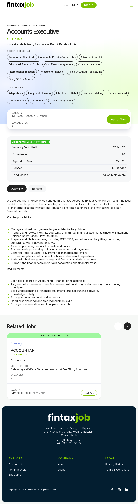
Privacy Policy (114, 464)
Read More (89, 393)
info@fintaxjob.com (69, 440)
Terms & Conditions (117, 469)
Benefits (37, 188)
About (61, 464)
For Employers (17, 469)
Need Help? (71, 5)
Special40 (15, 474)
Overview (17, 188)
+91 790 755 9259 (69, 443)
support (62, 469)
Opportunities (17, 464)
